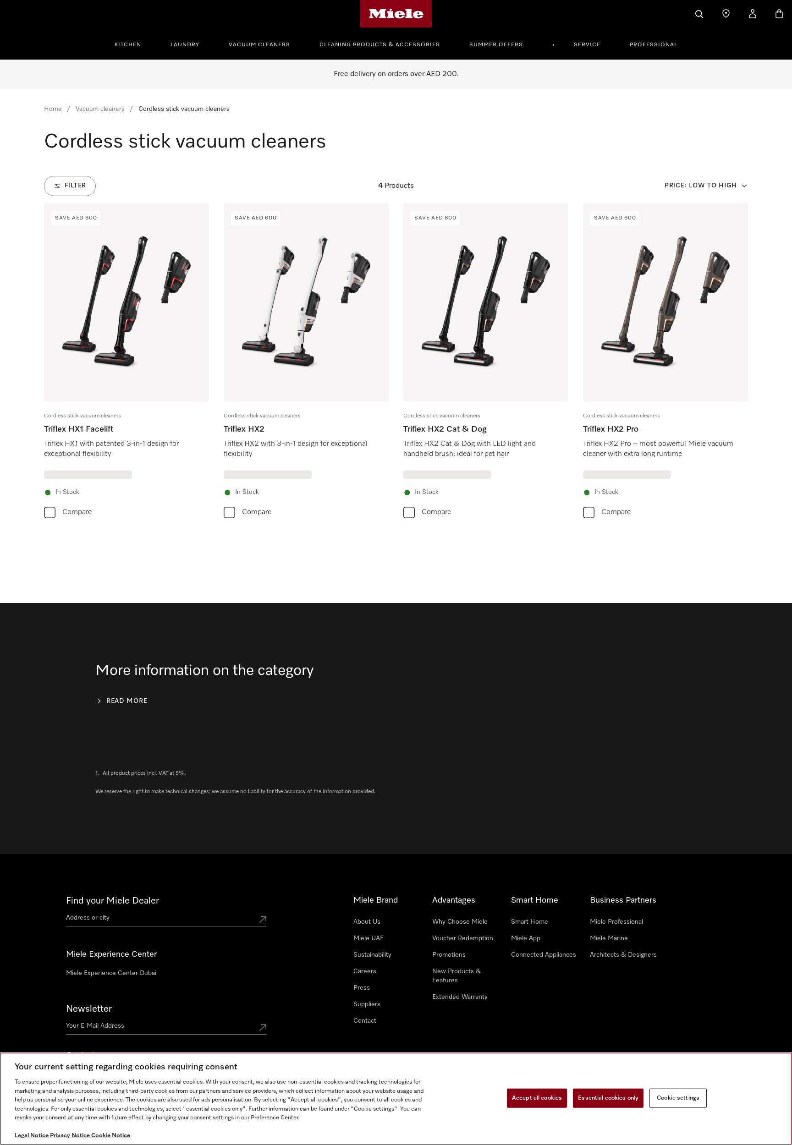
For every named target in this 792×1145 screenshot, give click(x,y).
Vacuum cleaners (100, 109)
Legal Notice (32, 1136)
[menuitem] (133, 43)
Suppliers (366, 1004)
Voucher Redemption (462, 938)
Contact (364, 1021)
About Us (366, 922)
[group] (126, 362)
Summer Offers (496, 45)
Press (361, 988)
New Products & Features (456, 976)
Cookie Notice (110, 1136)
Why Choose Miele (460, 922)
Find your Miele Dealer (112, 900)
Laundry (184, 45)
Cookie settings (678, 1098)
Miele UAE (368, 938)
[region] (396, 1098)
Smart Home (529, 922)
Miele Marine (609, 938)
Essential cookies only (608, 1098)
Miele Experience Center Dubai (111, 973)
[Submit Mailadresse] (262, 1027)
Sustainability (372, 955)
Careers (364, 971)
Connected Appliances (543, 955)
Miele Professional (616, 922)
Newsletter (89, 1009)
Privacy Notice (70, 1136)
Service (587, 45)
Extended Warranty (460, 997)
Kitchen (128, 45)
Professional (653, 45)
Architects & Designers (623, 955)
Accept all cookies (537, 1098)
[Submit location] (262, 919)
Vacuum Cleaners (259, 45)
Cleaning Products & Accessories (379, 45)
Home (53, 109)
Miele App (525, 938)
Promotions (449, 955)
